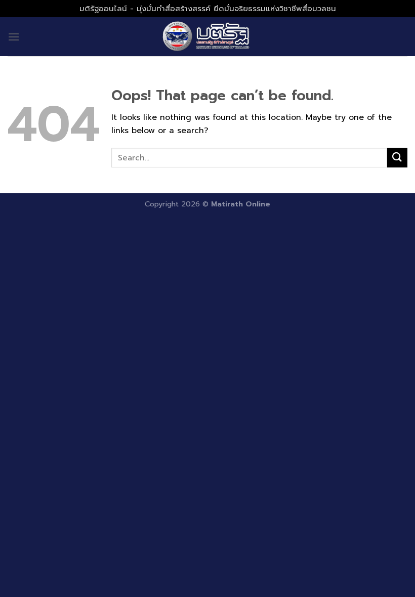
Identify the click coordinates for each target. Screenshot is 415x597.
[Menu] (14, 36)
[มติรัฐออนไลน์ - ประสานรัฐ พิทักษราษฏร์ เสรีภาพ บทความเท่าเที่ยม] (207, 36)
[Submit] (397, 157)
